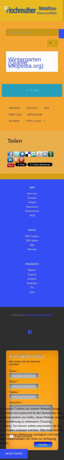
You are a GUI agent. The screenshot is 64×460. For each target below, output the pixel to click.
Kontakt (32, 197)
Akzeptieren (13, 453)
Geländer (32, 283)
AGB (32, 215)
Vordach (32, 278)
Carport (32, 274)
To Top (33, 90)
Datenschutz (32, 211)
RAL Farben (32, 236)
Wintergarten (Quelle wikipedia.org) (26, 62)
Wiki (32, 244)
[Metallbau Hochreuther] (31, 10)
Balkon (32, 270)
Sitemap (32, 249)
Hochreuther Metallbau (38, 315)
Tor (32, 287)
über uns (32, 193)
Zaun (32, 292)
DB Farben (32, 240)
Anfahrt (32, 202)
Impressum (32, 206)
